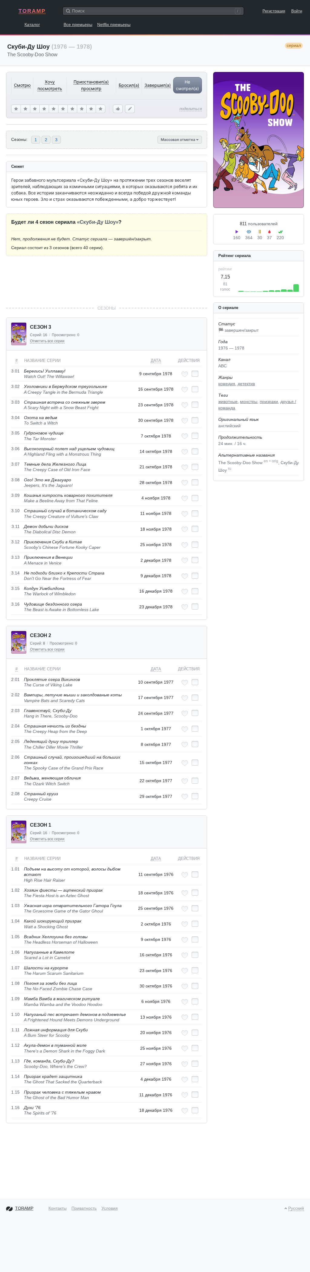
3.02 (15, 386)
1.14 (15, 1076)
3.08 (15, 479)
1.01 (15, 869)
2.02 (15, 694)
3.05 (15, 433)
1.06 (15, 952)
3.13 (15, 557)
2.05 (15, 741)
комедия (226, 383)
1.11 (16, 1029)
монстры (248, 401)
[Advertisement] (106, 280)
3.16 (15, 604)
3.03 (15, 402)
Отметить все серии (47, 341)
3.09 (15, 495)
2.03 (15, 710)
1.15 (15, 1092)
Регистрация (273, 11)
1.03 (15, 905)
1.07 (15, 967)
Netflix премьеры (113, 24)
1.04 (15, 921)
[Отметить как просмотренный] (195, 374)
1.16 (15, 1107)
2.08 (15, 793)
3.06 (15, 448)
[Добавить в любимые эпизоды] (184, 374)
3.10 (15, 510)
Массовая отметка (178, 139)
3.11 (16, 526)
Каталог (32, 24)
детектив (246, 383)
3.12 (15, 541)
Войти (296, 11)
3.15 (15, 588)
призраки (269, 401)
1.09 (15, 998)
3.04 (15, 417)
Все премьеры (78, 24)
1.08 (15, 983)
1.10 (15, 1014)
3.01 (15, 371)
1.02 (15, 890)
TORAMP (32, 11)
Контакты (57, 1208)
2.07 (15, 778)
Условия (109, 1208)
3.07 (15, 464)
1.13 (15, 1061)
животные (228, 401)
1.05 (15, 936)
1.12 (15, 1045)
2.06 (15, 757)
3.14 (15, 573)
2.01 (15, 679)
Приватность (84, 1208)
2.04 (15, 726)
